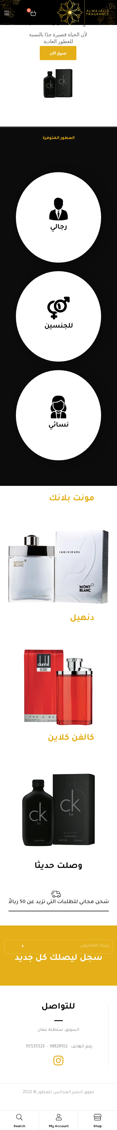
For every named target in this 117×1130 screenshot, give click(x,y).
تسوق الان (58, 53)
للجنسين (58, 326)
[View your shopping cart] (33, 12)
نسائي (58, 425)
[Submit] (23, 948)
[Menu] (6, 12)
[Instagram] (58, 1060)
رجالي (58, 227)
